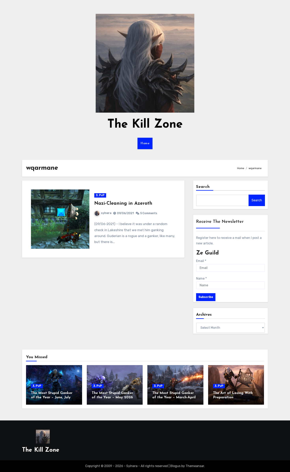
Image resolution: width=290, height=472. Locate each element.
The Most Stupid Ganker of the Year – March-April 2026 (174, 397)
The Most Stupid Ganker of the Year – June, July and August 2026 (51, 397)
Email (201, 261)
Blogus (175, 466)
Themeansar (195, 466)
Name (201, 278)
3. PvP (100, 195)
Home (145, 143)
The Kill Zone (145, 125)
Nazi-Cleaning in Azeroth (123, 203)
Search (203, 187)
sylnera (106, 213)
